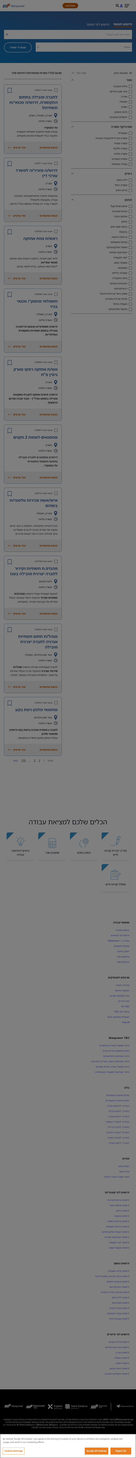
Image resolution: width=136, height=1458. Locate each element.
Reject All (121, 1450)
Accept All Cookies (96, 1450)
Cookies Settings (13, 1450)
